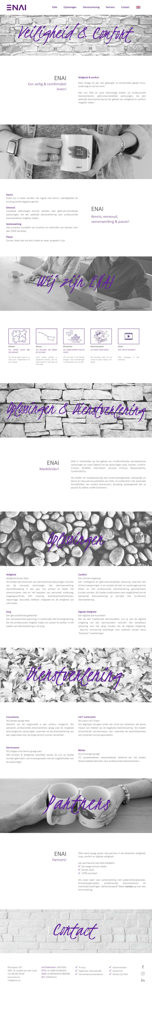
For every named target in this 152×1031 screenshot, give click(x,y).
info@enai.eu (14, 980)
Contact (125, 7)
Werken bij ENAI (120, 974)
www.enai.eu (14, 977)
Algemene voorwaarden (90, 971)
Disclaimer (118, 971)
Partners (110, 7)
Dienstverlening (91, 7)
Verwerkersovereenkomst (91, 974)
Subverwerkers (120, 967)
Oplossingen (70, 7)
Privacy (82, 967)
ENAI (54, 7)
